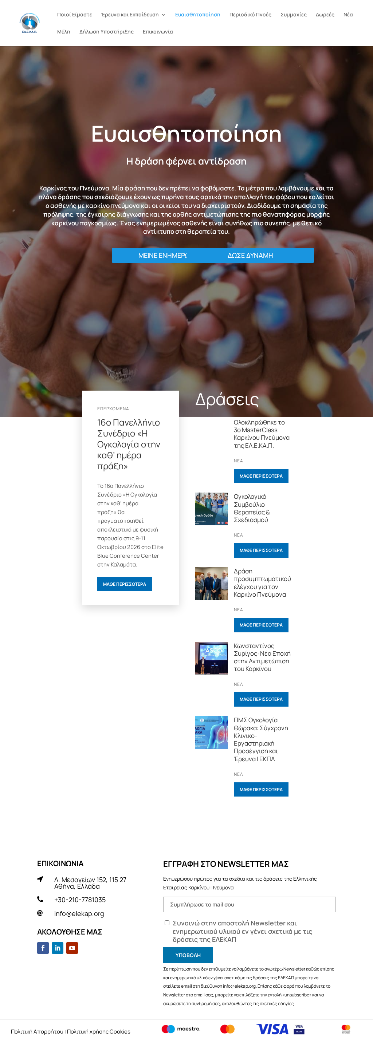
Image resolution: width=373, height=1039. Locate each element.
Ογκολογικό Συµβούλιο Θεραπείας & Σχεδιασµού (252, 508)
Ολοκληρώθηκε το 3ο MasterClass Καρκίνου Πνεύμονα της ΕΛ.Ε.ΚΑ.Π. (262, 434)
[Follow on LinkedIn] (57, 948)
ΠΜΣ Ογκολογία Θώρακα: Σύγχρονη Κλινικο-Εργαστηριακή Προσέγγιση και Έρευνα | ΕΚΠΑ (261, 739)
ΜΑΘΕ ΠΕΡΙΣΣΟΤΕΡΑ (124, 584)
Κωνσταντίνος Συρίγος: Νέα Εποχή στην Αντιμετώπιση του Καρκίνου (262, 657)
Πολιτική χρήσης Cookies (98, 1031)
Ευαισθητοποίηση (197, 15)
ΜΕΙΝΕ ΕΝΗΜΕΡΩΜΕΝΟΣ (175, 255)
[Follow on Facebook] (43, 948)
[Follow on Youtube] (72, 948)
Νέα (348, 15)
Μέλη (63, 32)
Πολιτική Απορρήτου (37, 1031)
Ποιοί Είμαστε (74, 15)
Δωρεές (325, 15)
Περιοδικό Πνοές (250, 15)
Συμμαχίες (293, 15)
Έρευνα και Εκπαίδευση (130, 15)
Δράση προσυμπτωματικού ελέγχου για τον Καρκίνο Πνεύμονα (262, 582)
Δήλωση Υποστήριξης (106, 32)
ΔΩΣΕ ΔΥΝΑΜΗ (250, 255)
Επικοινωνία (158, 32)
